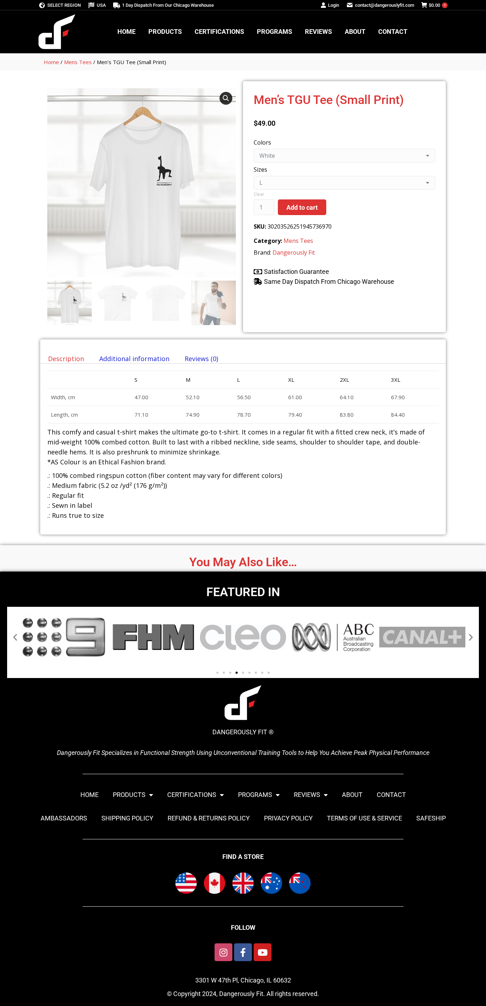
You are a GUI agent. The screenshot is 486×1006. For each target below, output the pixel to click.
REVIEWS (307, 794)
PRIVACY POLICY (288, 818)
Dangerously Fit (294, 252)
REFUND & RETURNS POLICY (209, 818)
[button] (226, 98)
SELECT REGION (64, 5)
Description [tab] (66, 358)
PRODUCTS (129, 794)
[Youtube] (262, 952)
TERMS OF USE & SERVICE (364, 818)
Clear (259, 194)
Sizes (260, 169)
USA (101, 5)
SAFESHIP (431, 818)
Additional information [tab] (134, 358)
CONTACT (391, 794)
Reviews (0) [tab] (201, 358)
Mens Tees (78, 62)
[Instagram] (223, 952)
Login (333, 5)
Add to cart (302, 207)
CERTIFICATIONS (191, 794)
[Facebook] (243, 952)
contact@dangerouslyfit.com (384, 5)
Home (51, 62)
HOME (89, 794)
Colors (262, 142)
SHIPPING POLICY (127, 818)
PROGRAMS (255, 794)
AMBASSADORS (64, 818)
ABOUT (352, 794)
